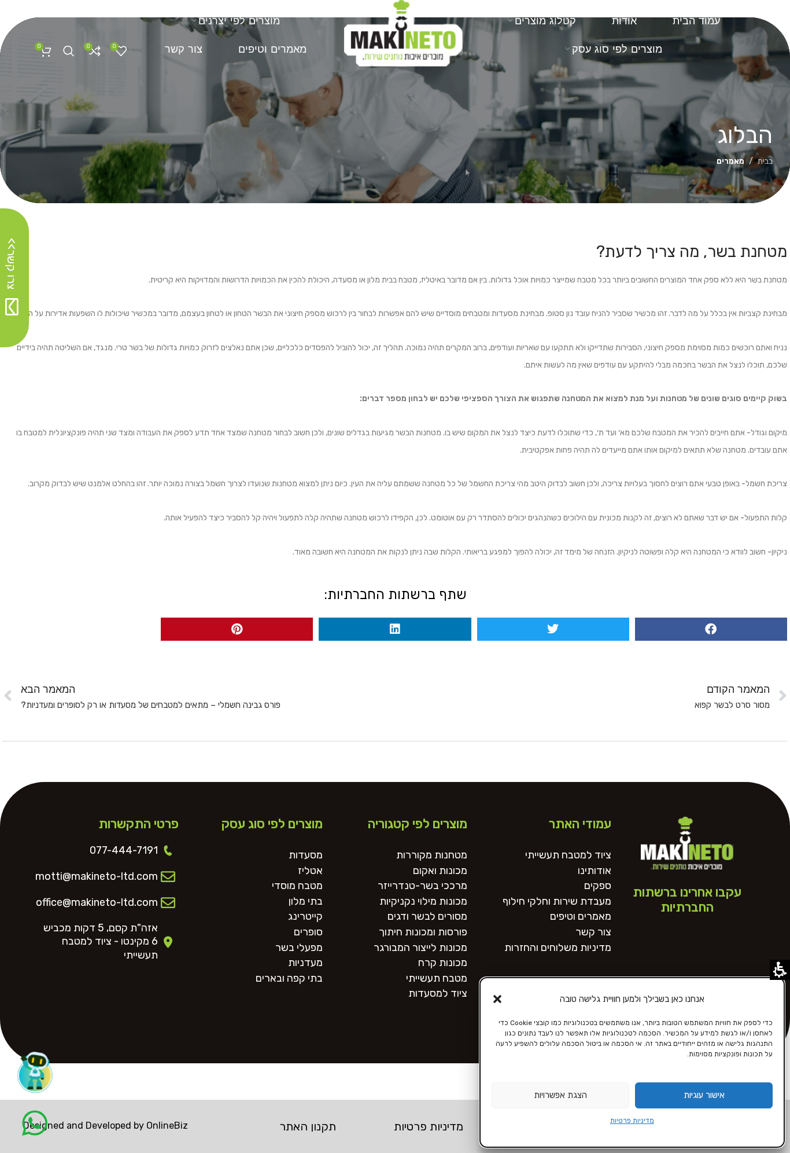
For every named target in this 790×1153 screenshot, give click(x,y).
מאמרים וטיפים (580, 916)
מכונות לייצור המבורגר (420, 948)
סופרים (308, 932)
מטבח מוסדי (297, 886)
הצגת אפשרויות (560, 1095)
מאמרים (730, 161)
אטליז (310, 871)
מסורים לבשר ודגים (427, 916)
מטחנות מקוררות (431, 855)
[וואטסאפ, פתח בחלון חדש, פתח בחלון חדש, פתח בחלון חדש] (34, 1122)
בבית (765, 161)
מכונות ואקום (440, 871)
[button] (497, 999)
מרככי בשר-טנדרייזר (422, 886)
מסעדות (306, 855)
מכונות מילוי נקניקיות (423, 901)
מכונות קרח (442, 963)
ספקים (597, 886)
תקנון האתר (307, 1126)
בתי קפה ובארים (289, 978)
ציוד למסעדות (437, 993)
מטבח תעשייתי (436, 978)
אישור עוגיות (704, 1095)
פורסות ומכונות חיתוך (423, 932)
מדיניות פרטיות (632, 1121)
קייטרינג (305, 916)
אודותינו (594, 871)
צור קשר (593, 932)
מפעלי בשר (299, 948)
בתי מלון (306, 901)
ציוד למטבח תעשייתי (568, 855)
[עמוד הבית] (403, 29)
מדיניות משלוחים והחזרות (557, 948)
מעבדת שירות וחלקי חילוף (557, 901)
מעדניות (305, 963)
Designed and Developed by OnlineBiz (105, 1125)
